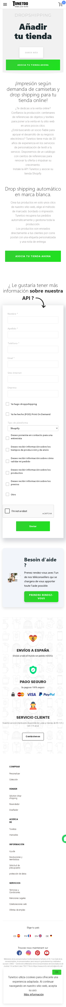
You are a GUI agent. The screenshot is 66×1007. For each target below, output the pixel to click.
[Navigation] (5, 4)
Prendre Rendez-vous (41, 596)
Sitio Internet (14, 372)
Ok (57, 972)
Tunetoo (12, 829)
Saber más (31, 52)
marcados (12, 835)
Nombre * (13, 313)
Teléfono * (13, 343)
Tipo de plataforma (18, 422)
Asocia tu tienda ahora (33, 64)
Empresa (12, 387)
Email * (11, 358)
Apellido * (13, 328)
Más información (34, 994)
